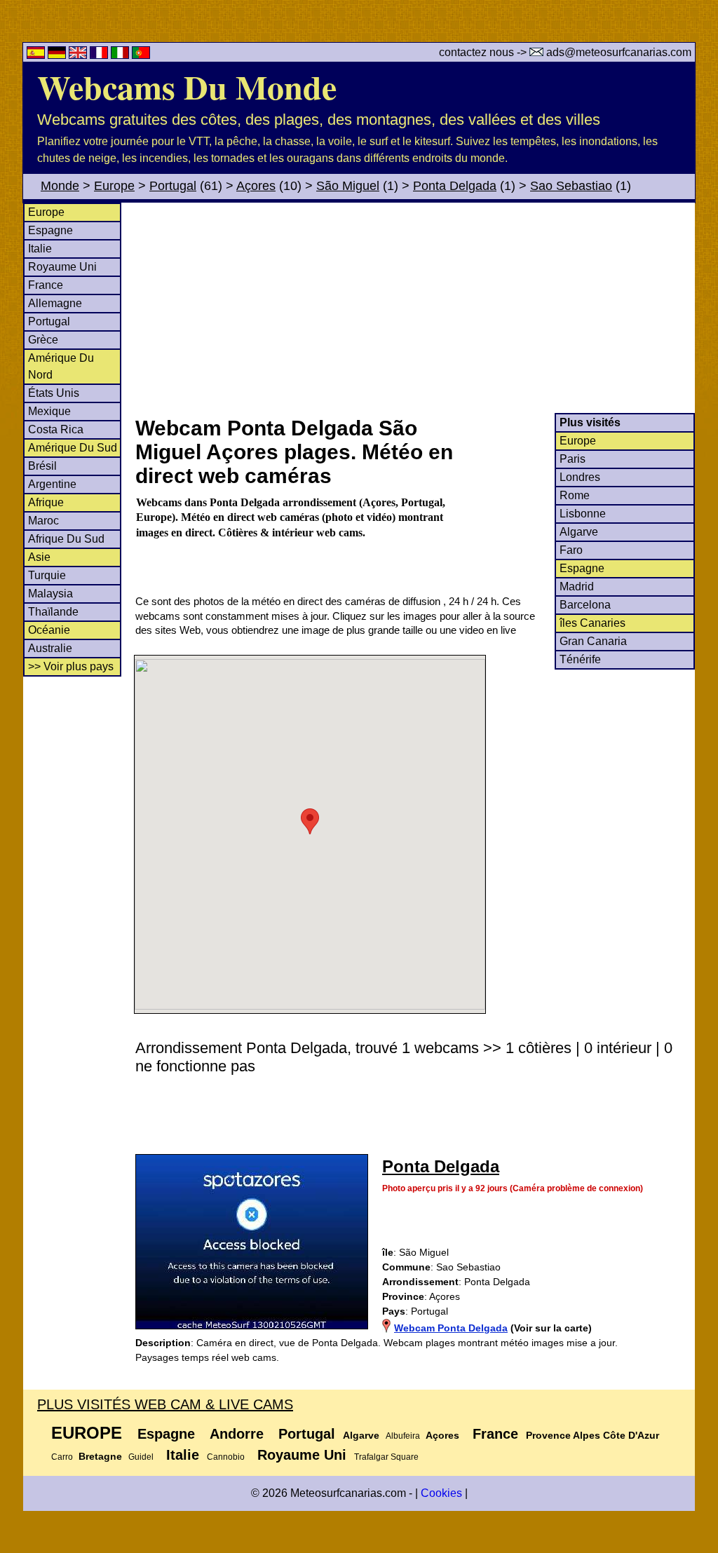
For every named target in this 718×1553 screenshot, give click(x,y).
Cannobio (226, 1457)
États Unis (53, 393)
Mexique (49, 411)
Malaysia (50, 593)
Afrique (46, 502)
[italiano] (121, 55)
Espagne (50, 230)
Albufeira (403, 1436)
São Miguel (347, 186)
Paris (572, 459)
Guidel (141, 1457)
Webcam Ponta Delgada (451, 1328)
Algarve (579, 532)
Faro (571, 550)
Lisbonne (583, 514)
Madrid (577, 586)
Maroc (43, 521)
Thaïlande (53, 612)
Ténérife (580, 659)
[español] (37, 55)
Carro (62, 1457)
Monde (60, 186)
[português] (141, 55)
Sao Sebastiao (571, 186)
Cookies (441, 1493)
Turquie (47, 575)
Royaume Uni (62, 267)
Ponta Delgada (454, 186)
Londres (580, 477)
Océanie (49, 630)
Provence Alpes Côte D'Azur (592, 1435)
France (45, 285)
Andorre (237, 1434)
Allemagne (55, 303)
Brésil (42, 466)
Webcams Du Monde (187, 86)
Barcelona (585, 605)
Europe (114, 186)
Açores (256, 186)
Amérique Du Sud (72, 448)
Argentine (52, 484)
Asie (39, 557)
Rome (575, 495)
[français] (100, 55)
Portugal (172, 186)
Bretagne (100, 1456)
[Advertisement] (414, 308)
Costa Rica (55, 429)
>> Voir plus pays (71, 666)
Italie (40, 249)
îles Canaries (592, 623)
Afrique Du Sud (66, 539)
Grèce (43, 340)
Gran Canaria (593, 641)
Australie (50, 648)
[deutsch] (58, 55)
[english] (79, 55)
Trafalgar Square (386, 1457)
